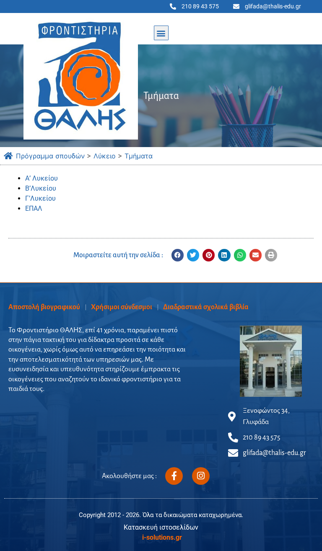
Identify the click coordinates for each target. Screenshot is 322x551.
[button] (161, 33)
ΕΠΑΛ (33, 208)
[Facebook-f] (174, 476)
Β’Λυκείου (40, 188)
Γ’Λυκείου (40, 198)
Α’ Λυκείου (41, 178)
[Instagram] (201, 476)
